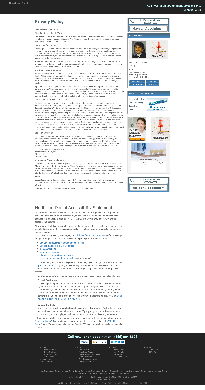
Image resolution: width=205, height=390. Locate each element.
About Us (147, 347)
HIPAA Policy (153, 352)
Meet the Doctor (46, 347)
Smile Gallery (153, 349)
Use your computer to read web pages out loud (62, 242)
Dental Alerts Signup (86, 361)
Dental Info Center (46, 361)
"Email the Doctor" (43, 321)
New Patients (119, 352)
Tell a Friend (152, 85)
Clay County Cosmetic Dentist (117, 373)
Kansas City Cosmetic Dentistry (96, 371)
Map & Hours (152, 82)
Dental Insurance (85, 356)
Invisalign (133, 106)
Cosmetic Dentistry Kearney (94, 373)
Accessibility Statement (122, 383)
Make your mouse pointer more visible (58, 258)
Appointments (114, 347)
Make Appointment (138, 82)
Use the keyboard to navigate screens (57, 245)
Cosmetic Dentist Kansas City (72, 371)
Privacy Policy (107, 383)
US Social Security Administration (91, 235)
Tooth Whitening (136, 102)
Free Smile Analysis (86, 352)
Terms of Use (138, 383)
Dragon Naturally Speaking (47, 265)
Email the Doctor (137, 85)
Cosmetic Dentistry (137, 99)
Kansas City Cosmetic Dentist (49, 371)
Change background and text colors (56, 254)
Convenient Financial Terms (89, 354)
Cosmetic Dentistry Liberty (143, 371)
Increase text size (48, 248)
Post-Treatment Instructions (89, 359)
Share (132, 66)
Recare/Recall (119, 354)
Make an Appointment (148, 28)
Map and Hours (45, 359)
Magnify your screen (49, 251)
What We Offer (79, 347)
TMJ (131, 109)
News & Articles (50, 352)
